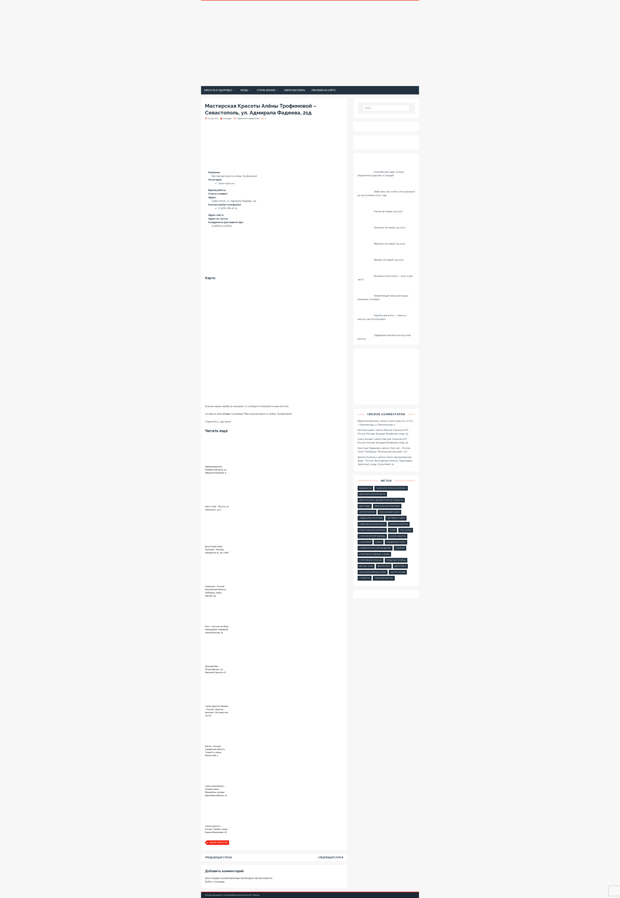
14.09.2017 (213, 118)
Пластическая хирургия (372, 530)
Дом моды (364, 506)
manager (227, 118)
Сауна (378, 542)
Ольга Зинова (365, 439)
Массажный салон (389, 512)
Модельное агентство (370, 518)
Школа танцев (397, 572)
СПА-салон (405, 530)
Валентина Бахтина (368, 421)
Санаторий (365, 542)
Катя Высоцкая (365, 430)
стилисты (364, 578)
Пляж (392, 530)
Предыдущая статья (218, 857)
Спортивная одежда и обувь (374, 554)
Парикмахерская (399, 524)
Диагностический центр (372, 494)
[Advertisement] (274, 146)
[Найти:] (386, 108)
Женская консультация (387, 506)
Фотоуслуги (383, 566)
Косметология (367, 512)
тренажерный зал (383, 578)
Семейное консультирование (375, 548)
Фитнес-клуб (366, 566)
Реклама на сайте (324, 90)
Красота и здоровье (218, 90)
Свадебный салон (396, 542)
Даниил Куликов (367, 457)
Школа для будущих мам (372, 572)
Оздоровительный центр (372, 524)
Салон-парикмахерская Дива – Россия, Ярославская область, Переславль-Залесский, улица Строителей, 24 (385, 461)
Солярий (400, 548)
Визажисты (365, 488)
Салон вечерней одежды (372, 536)
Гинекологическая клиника (391, 488)
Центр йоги (400, 566)
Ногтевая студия (396, 518)
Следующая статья (330, 857)
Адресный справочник (248, 118)
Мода (244, 90)
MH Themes (253, 895)
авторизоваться (263, 878)
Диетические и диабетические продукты (381, 500)
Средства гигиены (396, 560)
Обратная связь (294, 90)
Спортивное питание (370, 560)
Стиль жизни (266, 90)
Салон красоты (218, 843)
